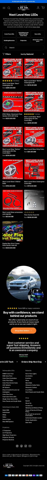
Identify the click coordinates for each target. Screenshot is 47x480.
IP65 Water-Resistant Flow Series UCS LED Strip (12, 115)
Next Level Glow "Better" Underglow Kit (33, 81)
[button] (7, 81)
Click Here (36, 27)
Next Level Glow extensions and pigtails (13, 213)
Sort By (23, 54)
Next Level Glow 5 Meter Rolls (11, 182)
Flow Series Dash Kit (31, 215)
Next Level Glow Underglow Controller (34, 182)
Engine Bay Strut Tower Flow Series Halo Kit (11, 244)
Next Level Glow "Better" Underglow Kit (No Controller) (12, 151)
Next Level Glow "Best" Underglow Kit (11, 84)
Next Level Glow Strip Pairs (34, 149)
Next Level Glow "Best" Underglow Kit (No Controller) (32, 118)
